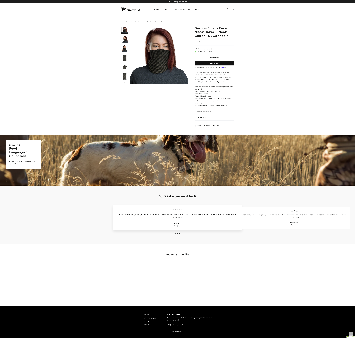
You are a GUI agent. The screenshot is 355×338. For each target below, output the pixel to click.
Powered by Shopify (177, 331)
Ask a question (201, 117)
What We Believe (150, 318)
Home (123, 22)
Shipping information (204, 112)
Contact (197, 9)
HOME (156, 9)
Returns (147, 324)
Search (146, 315)
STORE (166, 9)
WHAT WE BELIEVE (182, 9)
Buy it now (214, 63)
